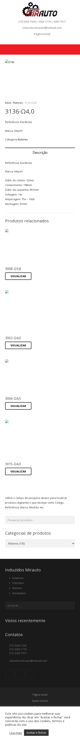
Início (8, 103)
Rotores (18, 103)
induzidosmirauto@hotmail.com (42, 28)
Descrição (40, 152)
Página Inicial (42, 34)
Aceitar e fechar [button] (36, 732)
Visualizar (18, 276)
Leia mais (15, 733)
